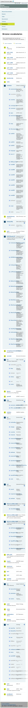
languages (13, 150)
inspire (9, 561)
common (9, 85)
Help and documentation (7, 11)
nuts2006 (13, 169)
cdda (8, 81)
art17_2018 (10, 73)
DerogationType (13, 532)
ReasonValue (13, 320)
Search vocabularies (8, 43)
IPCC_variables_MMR (13, 407)
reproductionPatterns (13, 460)
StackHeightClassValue (13, 328)
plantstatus (13, 593)
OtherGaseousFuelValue (13, 305)
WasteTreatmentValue (13, 344)
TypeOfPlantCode (13, 541)
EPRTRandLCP (11, 236)
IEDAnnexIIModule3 (11, 515)
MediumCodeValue (13, 281)
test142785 (13, 656)
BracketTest (13, 630)
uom (8, 683)
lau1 (8, 571)
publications (10, 614)
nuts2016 (13, 185)
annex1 (12, 489)
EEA (8, 1)
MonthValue (13, 299)
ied (7, 484)
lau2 (8, 575)
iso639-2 (12, 133)
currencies (13, 108)
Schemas (4, 21)
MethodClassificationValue (13, 286)
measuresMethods (13, 443)
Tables (3, 16)
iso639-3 (12, 142)
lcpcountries (13, 589)
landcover (9, 566)
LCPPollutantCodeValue (13, 271)
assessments (13, 89)
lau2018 (9, 578)
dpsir (12, 113)
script (12, 206)
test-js (12, 652)
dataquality (10, 221)
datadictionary (11, 216)
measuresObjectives (13, 447)
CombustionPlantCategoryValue (13, 242)
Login (17, 3)
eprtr (8, 231)
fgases (8, 391)
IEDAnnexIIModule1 (11, 503)
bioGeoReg (13, 422)
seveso (9, 619)
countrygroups (13, 105)
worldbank (10, 694)
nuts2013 (13, 180)
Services (4, 26)
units (12, 479)
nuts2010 (13, 174)
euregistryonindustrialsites (11, 351)
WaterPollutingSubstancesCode (13, 548)
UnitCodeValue (13, 332)
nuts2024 (13, 195)
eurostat (9, 356)
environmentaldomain (13, 115)
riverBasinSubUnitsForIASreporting (13, 465)
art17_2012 (10, 68)
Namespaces (4, 29)
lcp (7, 584)
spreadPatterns (13, 475)
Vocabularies (5, 24)
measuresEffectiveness (13, 438)
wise (8, 689)
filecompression (13, 129)
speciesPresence (13, 470)
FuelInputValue (13, 265)
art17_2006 (10, 62)
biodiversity (10, 78)
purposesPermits (13, 456)
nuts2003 (13, 164)
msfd (8, 604)
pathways (13, 452)
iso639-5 (12, 145)
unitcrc (12, 384)
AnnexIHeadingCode (13, 508)
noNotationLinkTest (13, 649)
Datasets (4, 14)
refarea (12, 376)
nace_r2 (12, 154)
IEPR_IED (9, 554)
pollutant (13, 498)
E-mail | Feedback (5, 703)
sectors (12, 598)
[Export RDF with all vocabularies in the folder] (24, 87)
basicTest (13, 628)
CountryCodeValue (13, 250)
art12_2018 (10, 57)
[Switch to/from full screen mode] (19, 3)
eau (11, 637)
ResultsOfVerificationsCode (13, 536)
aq (7, 47)
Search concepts (18, 43)
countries (13, 99)
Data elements (5, 19)
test (8, 624)
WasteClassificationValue (13, 339)
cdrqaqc (12, 426)
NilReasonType (13, 161)
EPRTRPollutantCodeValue (13, 257)
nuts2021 (13, 190)
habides (9, 412)
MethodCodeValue (13, 292)
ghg (8, 400)
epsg (12, 123)
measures (13, 434)
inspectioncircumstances (13, 493)
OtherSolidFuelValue (13, 312)
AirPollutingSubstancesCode (13, 528)
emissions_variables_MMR (13, 405)
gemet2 (9, 396)
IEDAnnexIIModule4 (11, 521)
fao (8, 359)
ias (7, 417)
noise (8, 609)
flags (12, 368)
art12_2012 (10, 52)
